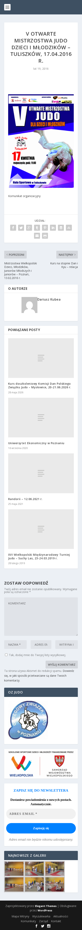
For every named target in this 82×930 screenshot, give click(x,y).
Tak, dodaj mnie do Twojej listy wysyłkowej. (37, 655)
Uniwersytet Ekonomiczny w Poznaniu (36, 443)
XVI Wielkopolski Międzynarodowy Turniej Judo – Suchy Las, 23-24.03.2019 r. (39, 556)
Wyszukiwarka (41, 916)
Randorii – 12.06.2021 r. (25, 499)
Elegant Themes (46, 906)
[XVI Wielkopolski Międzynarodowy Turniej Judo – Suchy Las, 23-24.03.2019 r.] (41, 529)
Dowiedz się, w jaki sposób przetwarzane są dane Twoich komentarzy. (39, 675)
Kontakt (56, 921)
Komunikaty (28, 921)
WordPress (45, 910)
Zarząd (43, 921)
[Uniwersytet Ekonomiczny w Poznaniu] (41, 417)
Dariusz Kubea (49, 299)
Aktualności (60, 916)
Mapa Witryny (20, 916)
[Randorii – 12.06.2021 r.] (41, 473)
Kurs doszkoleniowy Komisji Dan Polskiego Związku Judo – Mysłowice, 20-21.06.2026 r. (39, 385)
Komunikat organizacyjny (24, 196)
